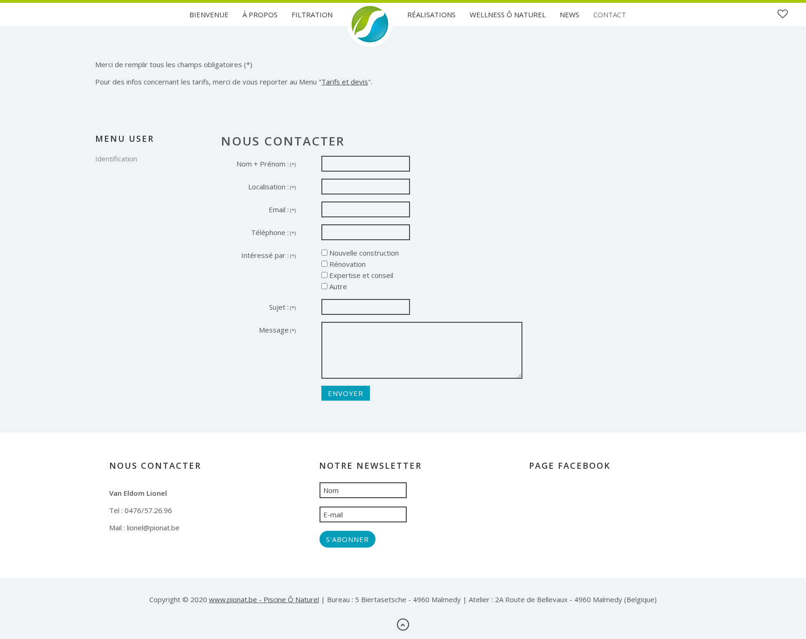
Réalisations (431, 14)
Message (277, 329)
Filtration (312, 14)
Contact (609, 14)
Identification (116, 158)
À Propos (260, 14)
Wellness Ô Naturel (508, 14)
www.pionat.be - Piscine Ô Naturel (264, 599)
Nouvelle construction (363, 252)
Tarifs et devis (344, 81)
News (569, 14)
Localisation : (272, 186)
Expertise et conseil (360, 275)
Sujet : (282, 307)
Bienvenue (209, 14)
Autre (337, 286)
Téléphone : (273, 232)
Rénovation (346, 264)
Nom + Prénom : (266, 163)
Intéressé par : (268, 255)
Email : (282, 209)
